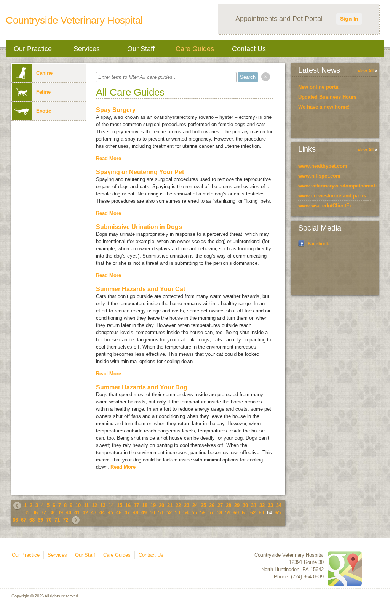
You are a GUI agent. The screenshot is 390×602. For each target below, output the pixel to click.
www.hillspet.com (319, 176)
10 (78, 505)
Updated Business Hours (327, 97)
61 (244, 513)
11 (86, 505)
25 (203, 505)
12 (94, 505)
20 (161, 505)
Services (87, 49)
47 (127, 513)
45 (110, 513)
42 (85, 513)
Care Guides (195, 49)
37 (43, 513)
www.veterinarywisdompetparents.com (344, 186)
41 (77, 513)
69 (40, 520)
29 (237, 505)
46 (118, 513)
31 (253, 505)
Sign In (349, 19)
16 (128, 505)
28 (228, 505)
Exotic (43, 111)
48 (135, 513)
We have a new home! (324, 107)
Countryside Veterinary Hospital (74, 20)
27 (220, 505)
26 (211, 505)
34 (278, 505)
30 (245, 505)
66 (15, 520)
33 (270, 505)
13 (102, 505)
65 (278, 513)
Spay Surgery (116, 110)
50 (152, 513)
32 (262, 505)
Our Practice (33, 49)
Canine (44, 73)
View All (366, 71)
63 (261, 513)
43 (93, 513)
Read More (108, 158)
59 (227, 513)
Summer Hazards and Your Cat (140, 289)
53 (177, 513)
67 (23, 520)
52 (169, 513)
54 (186, 513)
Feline (43, 92)
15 (119, 505)
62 (253, 513)
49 (144, 513)
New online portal (319, 87)
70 (48, 520)
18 (144, 505)
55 (194, 513)
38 (51, 513)
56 (202, 513)
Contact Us (249, 49)
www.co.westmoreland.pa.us (332, 196)
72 (65, 520)
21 (170, 505)
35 (26, 513)
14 (111, 505)
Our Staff (141, 49)
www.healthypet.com (322, 166)
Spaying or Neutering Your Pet (140, 172)
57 (211, 513)
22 (178, 505)
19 (153, 505)
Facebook (318, 244)
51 (160, 513)
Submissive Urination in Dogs (139, 227)
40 (68, 513)
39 (60, 513)
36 (35, 513)
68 (32, 520)
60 (236, 513)
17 (136, 505)
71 (57, 520)
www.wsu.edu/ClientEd (325, 205)
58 (219, 513)
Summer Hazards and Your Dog (141, 387)
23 (186, 505)
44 (102, 513)
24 (195, 505)
